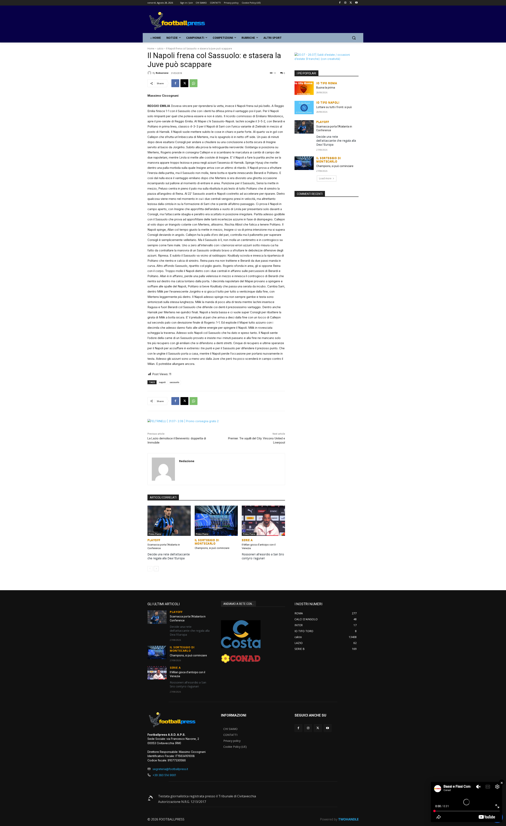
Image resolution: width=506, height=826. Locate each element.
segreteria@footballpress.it (170, 769)
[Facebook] (340, 3)
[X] (350, 3)
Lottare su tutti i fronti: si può (334, 107)
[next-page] (156, 568)
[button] (354, 37)
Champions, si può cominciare (212, 548)
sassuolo (174, 382)
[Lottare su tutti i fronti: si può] (304, 107)
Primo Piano (155, 534)
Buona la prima (325, 87)
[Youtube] (356, 3)
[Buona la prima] (304, 88)
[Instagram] (345, 3)
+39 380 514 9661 (164, 775)
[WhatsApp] (193, 83)
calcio (160, 48)
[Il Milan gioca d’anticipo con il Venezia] (263, 521)
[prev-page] (149, 568)
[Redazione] (150, 73)
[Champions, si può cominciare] (216, 521)
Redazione (162, 72)
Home (150, 48)
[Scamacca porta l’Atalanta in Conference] (169, 521)
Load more (325, 178)
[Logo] (179, 21)
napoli (162, 382)
